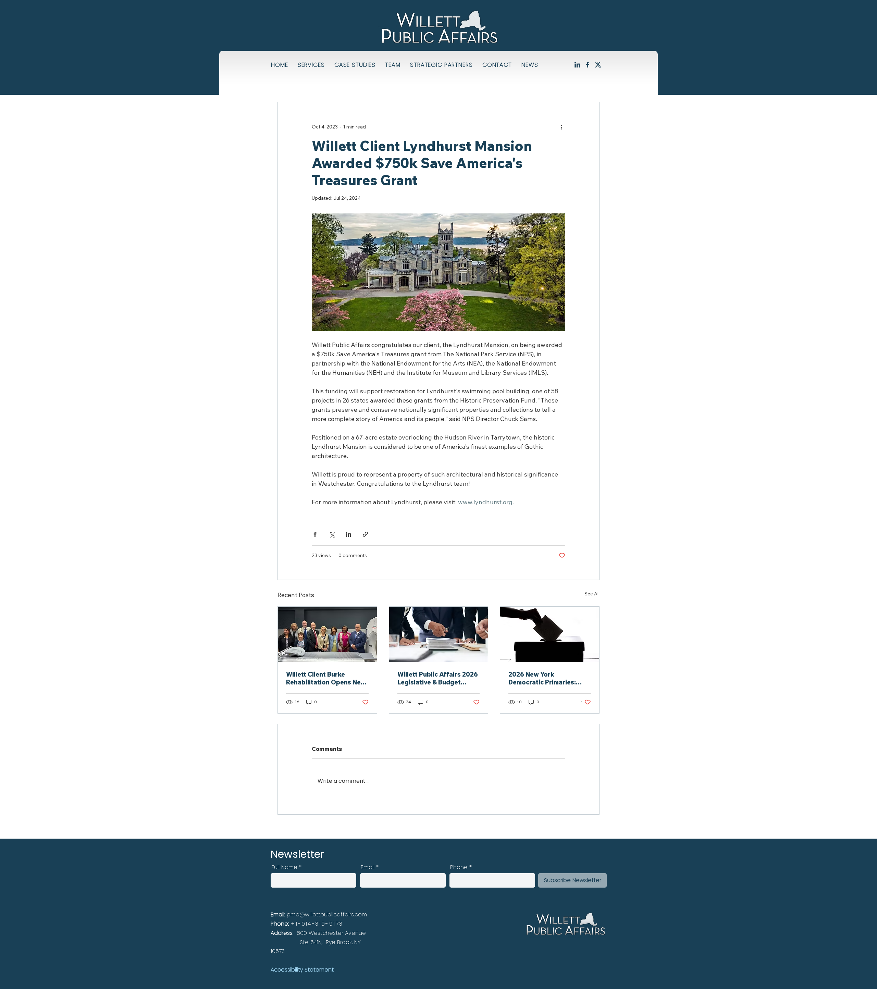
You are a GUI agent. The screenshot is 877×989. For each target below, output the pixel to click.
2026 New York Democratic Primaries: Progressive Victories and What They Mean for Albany (548, 678)
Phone (459, 867)
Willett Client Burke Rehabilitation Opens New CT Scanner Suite (326, 678)
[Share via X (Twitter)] (332, 534)
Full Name (284, 867)
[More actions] (561, 127)
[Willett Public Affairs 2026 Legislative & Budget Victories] (438, 634)
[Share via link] (365, 534)
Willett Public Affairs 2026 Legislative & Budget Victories (437, 678)
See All (592, 594)
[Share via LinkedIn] (348, 534)
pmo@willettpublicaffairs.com (327, 914)
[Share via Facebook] (315, 534)
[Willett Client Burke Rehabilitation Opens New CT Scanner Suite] (327, 634)
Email (367, 867)
